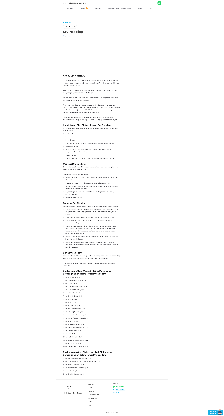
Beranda (70, 8)
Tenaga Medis (126, 8)
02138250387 (120, 390)
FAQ (150, 8)
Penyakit (98, 8)
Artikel (140, 8)
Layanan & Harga (113, 8)
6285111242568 (121, 387)
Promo (82, 8)
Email (117, 392)
